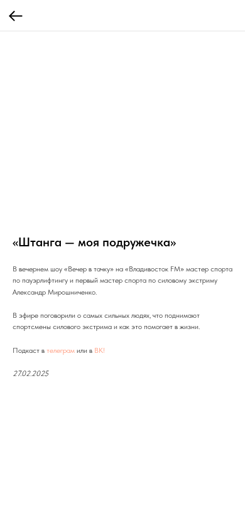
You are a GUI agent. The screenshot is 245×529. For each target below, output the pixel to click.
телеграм (60, 350)
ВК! (99, 350)
